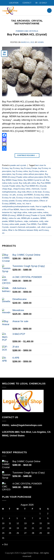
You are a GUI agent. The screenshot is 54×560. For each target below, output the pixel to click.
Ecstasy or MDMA (41, 198)
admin (41, 42)
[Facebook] (27, 135)
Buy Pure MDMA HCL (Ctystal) (34, 186)
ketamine (40, 209)
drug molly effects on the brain (29, 192)
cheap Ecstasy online (21, 189)
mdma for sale (14, 218)
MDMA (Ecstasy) (9, 215)
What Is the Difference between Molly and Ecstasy (28, 230)
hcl (24, 204)
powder (23, 224)
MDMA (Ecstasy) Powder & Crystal (31, 215)
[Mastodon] (27, 139)
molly (41, 221)
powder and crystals (27, 31)
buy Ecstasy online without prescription (28, 174)
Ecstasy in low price (24, 198)
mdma (45, 212)
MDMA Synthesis (16, 221)
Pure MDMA (32, 224)
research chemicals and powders (23, 227)
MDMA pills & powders (30, 218)
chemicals (35, 189)
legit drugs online (20, 212)
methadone (33, 221)
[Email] (27, 144)
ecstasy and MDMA (25, 195)
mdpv (26, 221)
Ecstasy (46, 192)
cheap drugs (7, 189)
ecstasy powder (8, 201)
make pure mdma (35, 212)
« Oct (5, 544)
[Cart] (49, 10)
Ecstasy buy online (41, 195)
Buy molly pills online (27, 183)
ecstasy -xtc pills (9, 195)
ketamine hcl (7, 212)
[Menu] (41, 10)
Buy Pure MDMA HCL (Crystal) (27, 34)
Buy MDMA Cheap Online (12, 180)
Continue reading (27, 155)
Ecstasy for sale (8, 198)
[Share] (27, 148)
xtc (3, 233)
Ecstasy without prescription (27, 201)
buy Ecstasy (15, 168)
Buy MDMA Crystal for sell (34, 180)
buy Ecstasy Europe (29, 168)
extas (19, 204)
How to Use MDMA (28, 209)
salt (38, 227)
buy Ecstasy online (20, 171)
